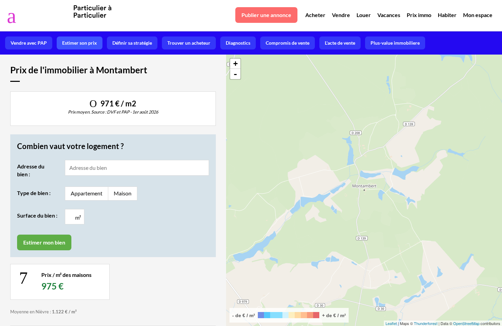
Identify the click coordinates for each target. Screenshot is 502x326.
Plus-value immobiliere (395, 43)
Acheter (315, 15)
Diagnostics (238, 43)
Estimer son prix (79, 43)
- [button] (235, 74)
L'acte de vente (340, 43)
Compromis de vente (287, 43)
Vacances (388, 15)
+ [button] (235, 63)
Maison (122, 193)
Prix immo (419, 15)
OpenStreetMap (466, 323)
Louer (364, 15)
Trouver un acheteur (188, 43)
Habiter (447, 15)
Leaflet (391, 323)
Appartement (86, 193)
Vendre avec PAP (29, 43)
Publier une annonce (266, 15)
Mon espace (477, 15)
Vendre (341, 15)
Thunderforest (425, 323)
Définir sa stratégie (132, 43)
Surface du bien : (37, 215)
